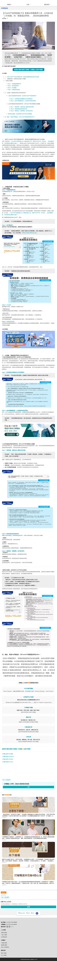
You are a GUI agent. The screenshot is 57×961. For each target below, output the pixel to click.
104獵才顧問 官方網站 (7, 754)
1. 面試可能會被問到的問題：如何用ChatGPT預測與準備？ (22, 95)
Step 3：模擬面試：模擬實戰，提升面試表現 (21, 111)
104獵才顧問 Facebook (8, 756)
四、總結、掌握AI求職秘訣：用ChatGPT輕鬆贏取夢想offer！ (20, 117)
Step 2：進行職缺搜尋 (13, 85)
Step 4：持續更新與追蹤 (14, 89)
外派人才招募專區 (5, 947)
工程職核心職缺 (28, 707)
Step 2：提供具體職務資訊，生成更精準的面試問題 (23, 100)
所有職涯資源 (4, 8)
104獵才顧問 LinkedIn (7, 759)
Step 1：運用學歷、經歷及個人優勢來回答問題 (22, 107)
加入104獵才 (4, 955)
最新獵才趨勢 (4, 945)
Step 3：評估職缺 (12, 87)
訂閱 (28, 907)
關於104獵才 (4, 953)
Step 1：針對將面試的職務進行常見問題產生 (21, 99)
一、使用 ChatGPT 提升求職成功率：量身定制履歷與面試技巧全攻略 (22, 77)
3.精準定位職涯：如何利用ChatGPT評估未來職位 (20, 114)
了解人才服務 (4, 934)
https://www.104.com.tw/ (29, 233)
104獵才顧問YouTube (7, 762)
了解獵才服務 (4, 942)
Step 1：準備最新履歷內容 (14, 84)
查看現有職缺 (4, 932)
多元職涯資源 (4, 937)
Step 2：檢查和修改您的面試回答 (18, 109)
